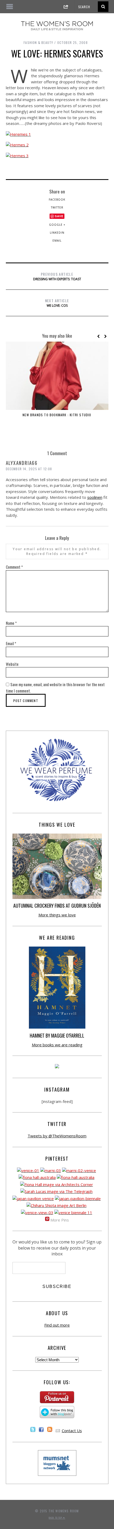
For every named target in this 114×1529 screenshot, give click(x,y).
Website (12, 664)
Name (11, 623)
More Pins (59, 1220)
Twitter (57, 207)
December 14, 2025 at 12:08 (29, 469)
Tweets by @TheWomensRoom (57, 1135)
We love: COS (57, 303)
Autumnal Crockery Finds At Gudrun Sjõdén (57, 905)
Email (57, 240)
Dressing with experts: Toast (57, 276)
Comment (14, 567)
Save (59, 216)
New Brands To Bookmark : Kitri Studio (57, 415)
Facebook (57, 199)
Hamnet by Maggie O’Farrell (57, 1035)
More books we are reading (57, 1044)
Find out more (57, 1325)
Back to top (56, 1517)
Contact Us (72, 1430)
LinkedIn (57, 232)
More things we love (57, 914)
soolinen (94, 497)
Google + (57, 225)
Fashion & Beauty (38, 42)
